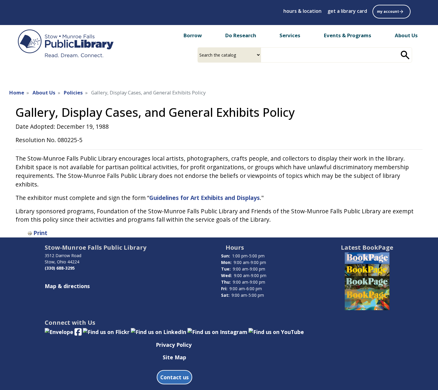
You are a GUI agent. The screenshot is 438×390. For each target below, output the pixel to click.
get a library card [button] (347, 11)
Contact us (174, 377)
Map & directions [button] (67, 286)
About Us (43, 92)
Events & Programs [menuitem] (347, 35)
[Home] (66, 43)
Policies (73, 92)
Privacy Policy (174, 344)
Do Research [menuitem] (240, 35)
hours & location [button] (302, 11)
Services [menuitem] (289, 35)
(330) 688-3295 (60, 268)
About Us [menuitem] (406, 35)
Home (16, 92)
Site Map (174, 357)
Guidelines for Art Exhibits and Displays (204, 198)
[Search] (405, 55)
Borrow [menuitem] (193, 35)
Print (40, 233)
